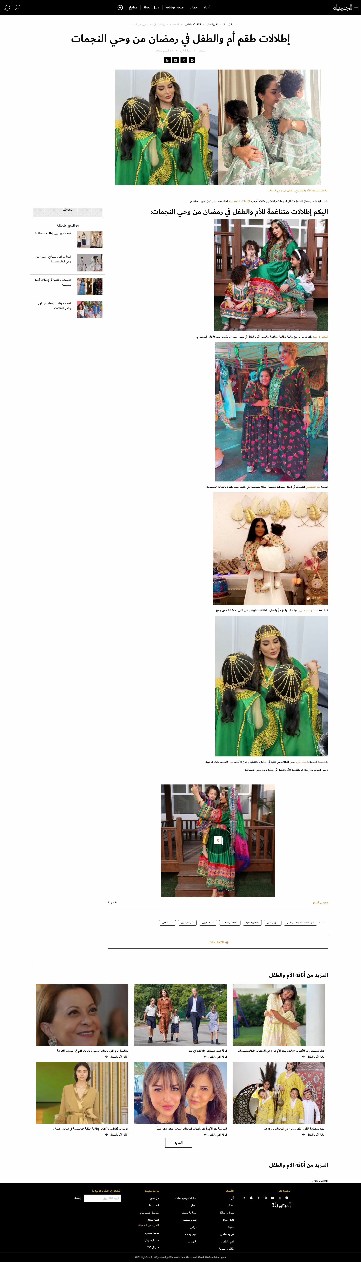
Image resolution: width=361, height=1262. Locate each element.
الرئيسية (228, 24)
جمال (194, 7)
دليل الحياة (151, 7)
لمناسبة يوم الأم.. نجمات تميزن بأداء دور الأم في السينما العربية (92, 1050)
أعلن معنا (153, 1219)
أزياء (207, 7)
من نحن (154, 1198)
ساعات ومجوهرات (185, 1198)
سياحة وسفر (189, 1212)
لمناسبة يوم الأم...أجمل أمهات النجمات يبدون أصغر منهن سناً (192, 1128)
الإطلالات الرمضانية (239, 201)
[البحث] (17, 7)
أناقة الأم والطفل (193, 24)
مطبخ (133, 7)
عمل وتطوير (189, 1219)
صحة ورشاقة (174, 7)
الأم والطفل (212, 24)
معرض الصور (320, 902)
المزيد (178, 1143)
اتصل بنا (154, 1205)
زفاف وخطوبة (226, 1248)
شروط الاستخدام (149, 1212)
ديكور (193, 1227)
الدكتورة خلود (320, 336)
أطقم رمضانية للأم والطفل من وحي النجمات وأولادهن (294, 1128)
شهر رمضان (272, 923)
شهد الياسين (306, 610)
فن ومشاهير (227, 1234)
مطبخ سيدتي (151, 1240)
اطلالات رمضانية (229, 923)
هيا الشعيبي (313, 486)
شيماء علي (302, 761)
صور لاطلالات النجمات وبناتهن (300, 923)
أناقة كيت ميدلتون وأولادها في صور (207, 1050)
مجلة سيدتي (152, 1232)
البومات (192, 1241)
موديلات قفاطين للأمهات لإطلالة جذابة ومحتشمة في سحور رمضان (90, 1128)
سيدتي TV (153, 1247)
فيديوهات (190, 1234)
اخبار (193, 1205)
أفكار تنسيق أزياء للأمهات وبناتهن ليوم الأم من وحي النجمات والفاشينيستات (281, 1050)
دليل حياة (228, 1219)
